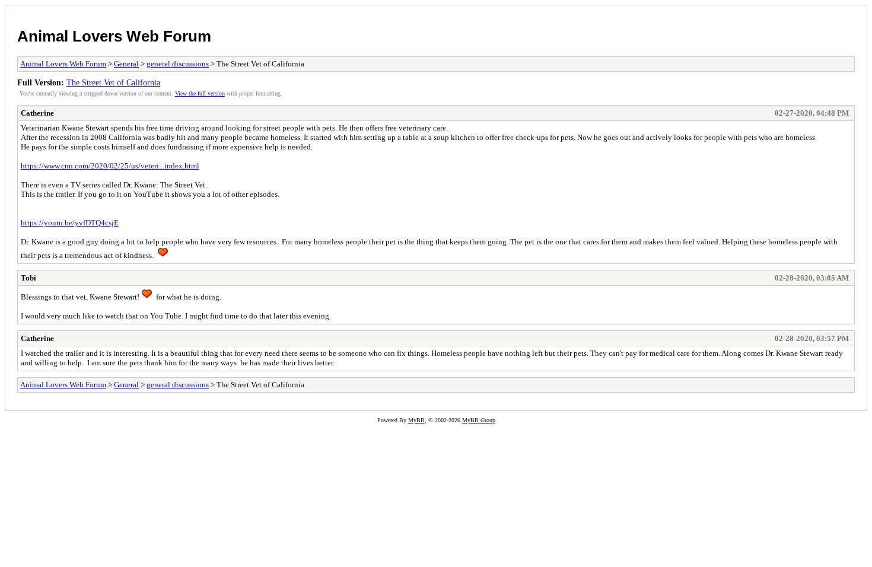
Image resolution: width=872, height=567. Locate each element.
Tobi (28, 277)
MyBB (416, 420)
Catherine (37, 113)
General (126, 63)
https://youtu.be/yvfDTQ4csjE (70, 222)
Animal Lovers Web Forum (114, 36)
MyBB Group (478, 420)
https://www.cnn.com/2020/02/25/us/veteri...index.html (110, 165)
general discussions (178, 63)
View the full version (200, 93)
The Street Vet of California (113, 82)
